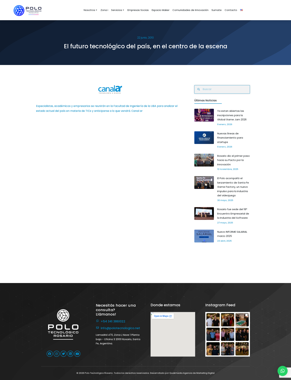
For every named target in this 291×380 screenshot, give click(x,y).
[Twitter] (63, 354)
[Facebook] (50, 354)
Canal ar (137, 111)
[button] (227, 334)
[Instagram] (57, 354)
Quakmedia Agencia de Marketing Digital (192, 373)
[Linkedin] (70, 354)
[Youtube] (77, 354)
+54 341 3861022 (113, 321)
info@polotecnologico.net (120, 328)
